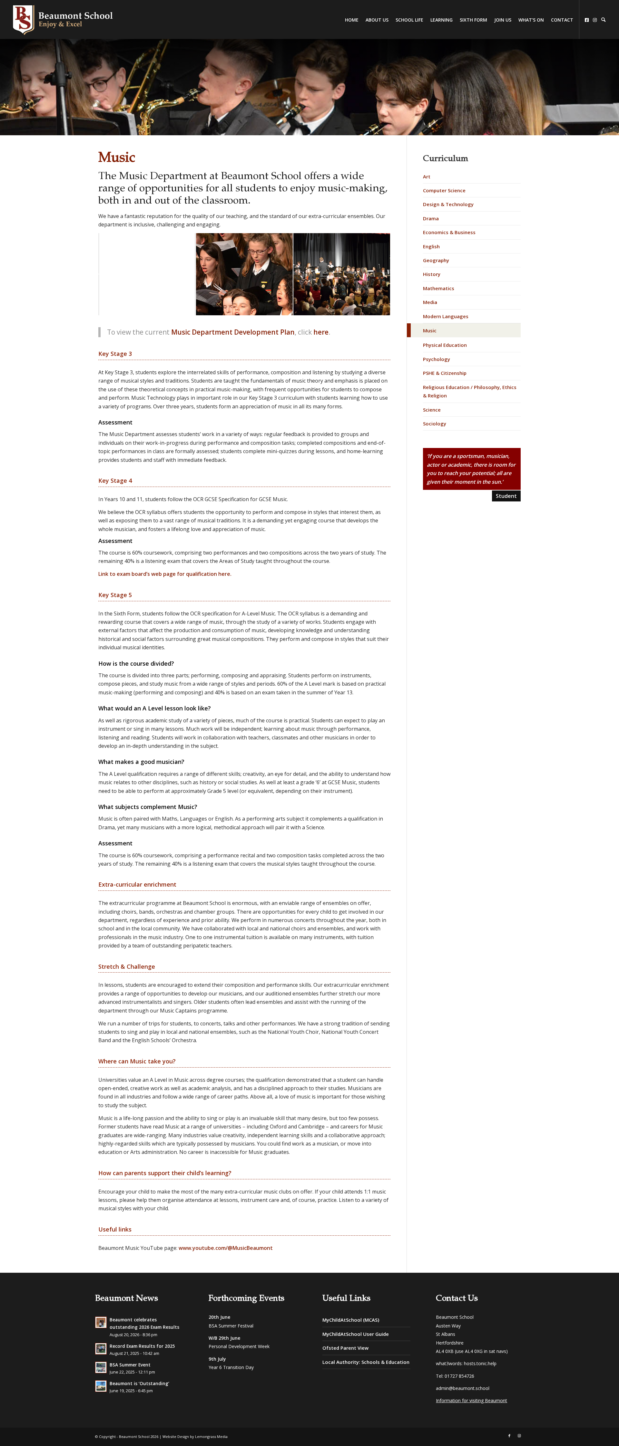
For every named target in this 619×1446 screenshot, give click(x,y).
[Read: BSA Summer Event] (101, 1367)
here (321, 332)
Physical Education (445, 345)
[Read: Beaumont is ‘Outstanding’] (101, 1386)
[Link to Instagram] (519, 1436)
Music (430, 330)
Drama (431, 218)
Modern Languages (445, 316)
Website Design (175, 1436)
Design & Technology (448, 204)
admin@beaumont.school (462, 1388)
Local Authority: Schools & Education (365, 1362)
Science (432, 409)
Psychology (436, 359)
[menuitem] (603, 20)
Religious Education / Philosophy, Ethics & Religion (469, 391)
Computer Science (444, 190)
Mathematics (438, 288)
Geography (436, 260)
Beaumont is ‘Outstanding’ (139, 1383)
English (431, 246)
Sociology (434, 423)
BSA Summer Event (130, 1365)
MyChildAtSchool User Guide (355, 1334)
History (431, 274)
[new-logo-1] (62, 19)
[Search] (603, 19)
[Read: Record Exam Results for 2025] (101, 1349)
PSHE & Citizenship (445, 373)
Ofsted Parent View (345, 1348)
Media (430, 302)
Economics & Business (449, 232)
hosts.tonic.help (480, 1363)
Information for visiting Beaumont (471, 1400)
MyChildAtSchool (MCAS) (350, 1320)
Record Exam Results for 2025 (142, 1346)
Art (426, 176)
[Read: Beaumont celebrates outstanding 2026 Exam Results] (101, 1322)
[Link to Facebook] (509, 1436)
